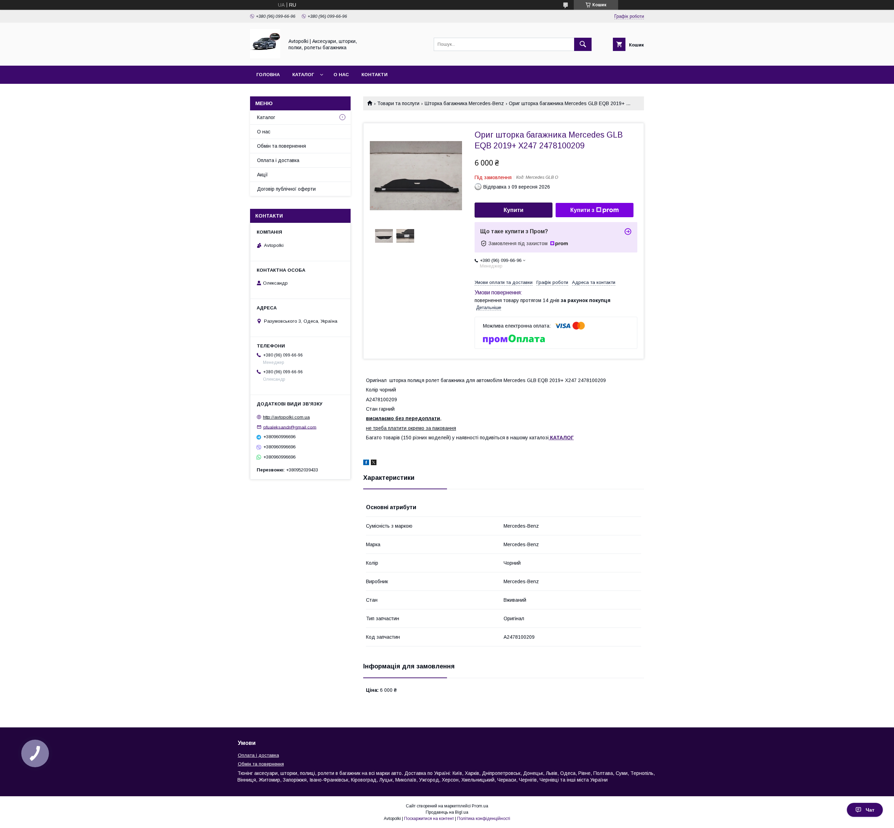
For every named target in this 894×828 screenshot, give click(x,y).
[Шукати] (583, 44)
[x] (373, 463)
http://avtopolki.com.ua (286, 417)
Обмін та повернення (281, 146)
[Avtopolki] (265, 56)
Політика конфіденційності (483, 818)
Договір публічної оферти (286, 189)
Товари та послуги (398, 103)
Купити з (582, 210)
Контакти (374, 74)
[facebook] (366, 463)
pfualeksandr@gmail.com (289, 427)
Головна (268, 74)
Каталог (303, 74)
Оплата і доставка (278, 160)
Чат (870, 810)
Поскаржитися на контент (429, 818)
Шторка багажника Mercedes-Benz (464, 103)
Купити (513, 210)
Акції (262, 174)
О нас (341, 74)
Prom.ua (480, 806)
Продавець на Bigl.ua (447, 812)
